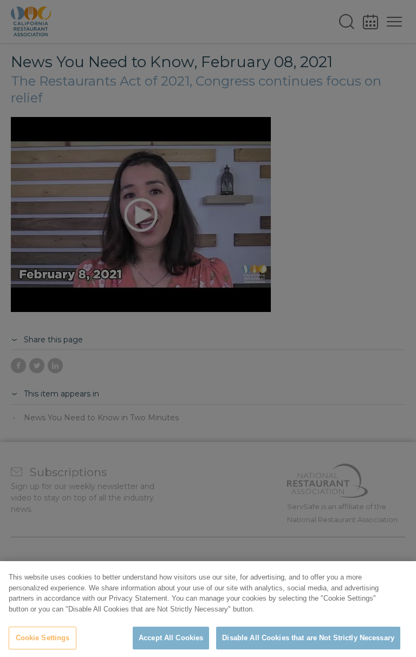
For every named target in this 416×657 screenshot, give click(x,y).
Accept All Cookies (171, 638)
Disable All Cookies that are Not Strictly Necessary (308, 638)
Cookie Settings (43, 638)
